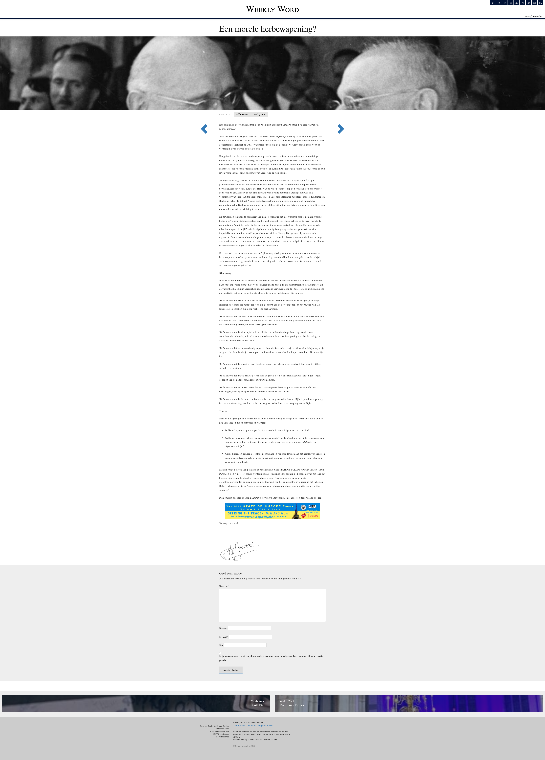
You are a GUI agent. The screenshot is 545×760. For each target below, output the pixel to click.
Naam (223, 628)
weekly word (259, 114)
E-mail (224, 637)
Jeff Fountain (242, 114)
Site (221, 645)
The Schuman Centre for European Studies (253, 725)
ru (516, 3)
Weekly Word (272, 8)
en (493, 3)
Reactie (224, 586)
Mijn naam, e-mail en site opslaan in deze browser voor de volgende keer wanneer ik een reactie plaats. (271, 658)
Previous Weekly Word (341, 117)
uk (522, 3)
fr (499, 3)
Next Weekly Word (203, 117)
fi (511, 3)
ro (534, 3)
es (529, 3)
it (505, 3)
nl (540, 3)
